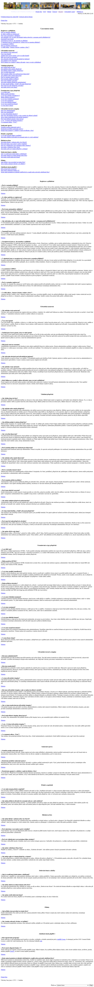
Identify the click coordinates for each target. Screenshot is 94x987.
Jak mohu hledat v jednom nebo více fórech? (14, 142)
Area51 (12, 951)
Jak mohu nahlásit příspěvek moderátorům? (13, 82)
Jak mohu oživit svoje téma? (9, 87)
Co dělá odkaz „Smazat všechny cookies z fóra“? (15, 47)
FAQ (44, 11)
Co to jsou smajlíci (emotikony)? (10, 95)
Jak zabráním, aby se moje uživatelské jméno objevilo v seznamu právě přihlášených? (25, 37)
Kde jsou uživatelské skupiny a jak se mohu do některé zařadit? (19, 115)
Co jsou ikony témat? (7, 105)
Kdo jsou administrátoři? (8, 110)
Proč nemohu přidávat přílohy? (10, 79)
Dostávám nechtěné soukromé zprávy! (12, 129)
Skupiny (60, 11)
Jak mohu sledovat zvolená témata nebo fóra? (14, 155)
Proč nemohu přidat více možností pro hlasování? (15, 74)
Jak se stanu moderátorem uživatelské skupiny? (14, 117)
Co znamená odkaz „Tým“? (9, 122)
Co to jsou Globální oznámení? (10, 99)
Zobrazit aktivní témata (25, 17)
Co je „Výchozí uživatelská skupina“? (12, 120)
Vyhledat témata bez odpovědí (9, 17)
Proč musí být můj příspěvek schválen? (12, 85)
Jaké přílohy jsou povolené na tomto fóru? (13, 162)
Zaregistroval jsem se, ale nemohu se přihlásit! (14, 40)
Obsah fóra (39, 11)
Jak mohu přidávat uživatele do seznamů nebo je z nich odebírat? (19, 137)
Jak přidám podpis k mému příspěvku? (12, 70)
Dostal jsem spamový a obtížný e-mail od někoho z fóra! (17, 130)
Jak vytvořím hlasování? (8, 72)
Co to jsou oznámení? (7, 100)
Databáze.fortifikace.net (27, 11)
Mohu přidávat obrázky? (8, 97)
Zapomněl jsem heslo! (7, 39)
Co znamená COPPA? (7, 44)
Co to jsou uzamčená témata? (9, 104)
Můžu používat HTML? (8, 94)
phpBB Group (61, 939)
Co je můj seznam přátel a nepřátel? (11, 135)
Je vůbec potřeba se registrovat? (10, 34)
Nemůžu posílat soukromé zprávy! (11, 127)
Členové (54, 11)
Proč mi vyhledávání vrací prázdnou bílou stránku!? (16, 145)
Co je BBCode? (5, 92)
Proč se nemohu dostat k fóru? (9, 77)
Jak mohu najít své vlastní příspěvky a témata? (14, 149)
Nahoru (3, 193)
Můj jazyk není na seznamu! (9, 57)
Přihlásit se (80, 11)
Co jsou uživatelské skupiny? (9, 114)
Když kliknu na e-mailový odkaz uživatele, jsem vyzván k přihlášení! (21, 62)
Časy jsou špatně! (6, 54)
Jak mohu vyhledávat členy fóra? (10, 147)
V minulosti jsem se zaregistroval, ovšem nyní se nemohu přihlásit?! (20, 42)
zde (41, 941)
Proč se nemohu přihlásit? (8, 32)
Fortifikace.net (15, 11)
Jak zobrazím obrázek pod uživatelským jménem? (15, 59)
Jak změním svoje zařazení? (9, 60)
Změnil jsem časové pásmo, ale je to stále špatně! (15, 55)
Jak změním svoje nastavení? (9, 52)
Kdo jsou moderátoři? (7, 112)
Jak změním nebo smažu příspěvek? (11, 69)
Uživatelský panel (69, 11)
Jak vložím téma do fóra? (8, 67)
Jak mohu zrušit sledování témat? (10, 157)
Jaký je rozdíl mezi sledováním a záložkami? (14, 154)
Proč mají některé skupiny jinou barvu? (12, 119)
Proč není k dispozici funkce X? (10, 170)
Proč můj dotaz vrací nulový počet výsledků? (14, 144)
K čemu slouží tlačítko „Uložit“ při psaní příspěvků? (16, 84)
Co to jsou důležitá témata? (9, 102)
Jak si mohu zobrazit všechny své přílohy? (13, 164)
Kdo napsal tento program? (9, 169)
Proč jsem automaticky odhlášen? (10, 35)
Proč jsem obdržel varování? (9, 80)
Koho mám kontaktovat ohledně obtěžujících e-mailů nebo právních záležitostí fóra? (25, 172)
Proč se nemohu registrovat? (9, 45)
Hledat (49, 11)
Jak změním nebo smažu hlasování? (11, 75)
